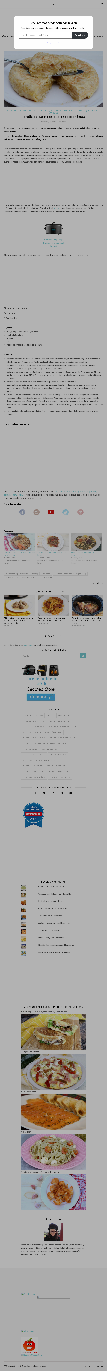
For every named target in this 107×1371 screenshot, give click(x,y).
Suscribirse (80, 35)
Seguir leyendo (53, 43)
